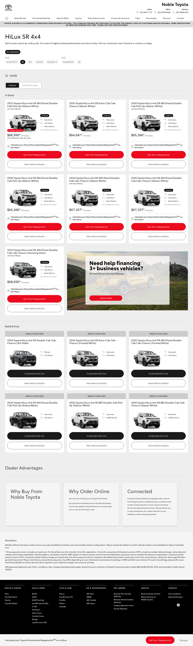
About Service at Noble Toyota (148, 598)
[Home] (7, 18)
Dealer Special (16, 130)
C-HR (34, 606)
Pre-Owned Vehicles (41, 18)
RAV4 (34, 593)
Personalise (151, 18)
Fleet (137, 18)
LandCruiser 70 (66, 597)
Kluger (35, 619)
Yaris (7, 593)
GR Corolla (91, 600)
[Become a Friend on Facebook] (169, 605)
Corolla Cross (38, 616)
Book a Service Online (150, 593)
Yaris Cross (37, 613)
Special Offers (63, 18)
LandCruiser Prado (40, 603)
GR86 (89, 597)
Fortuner (36, 609)
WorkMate (12, 62)
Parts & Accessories (96, 18)
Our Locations (174, 593)
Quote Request (120, 608)
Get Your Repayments (34, 154)
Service (78, 18)
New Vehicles (20, 18)
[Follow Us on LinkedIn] (186, 605)
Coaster (62, 606)
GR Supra (91, 603)
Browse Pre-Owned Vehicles (122, 595)
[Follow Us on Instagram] (178, 605)
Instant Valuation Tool (123, 605)
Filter (13, 75)
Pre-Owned (120, 588)
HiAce (62, 603)
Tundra (62, 600)
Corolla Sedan (11, 603)
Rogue (39, 62)
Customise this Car (34, 373)
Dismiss (184, 640)
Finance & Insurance (120, 18)
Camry (8, 600)
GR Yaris (90, 593)
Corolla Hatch (11, 597)
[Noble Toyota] (8, 8)
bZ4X (34, 597)
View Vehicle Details (34, 164)
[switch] (23, 85)
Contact (180, 18)
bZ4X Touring (38, 600)
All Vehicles (13, 52)
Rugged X (52, 62)
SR (23, 62)
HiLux (61, 593)
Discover (167, 18)
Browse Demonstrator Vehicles (123, 600)
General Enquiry (175, 597)
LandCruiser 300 (39, 622)
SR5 (30, 62)
